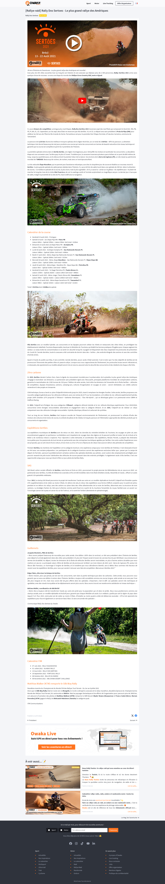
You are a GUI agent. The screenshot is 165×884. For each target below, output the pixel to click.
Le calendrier (43, 861)
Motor (97, 3)
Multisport (42, 864)
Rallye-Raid (78, 867)
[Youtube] (88, 843)
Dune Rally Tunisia (92, 780)
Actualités (42, 855)
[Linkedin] (93, 843)
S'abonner (113, 830)
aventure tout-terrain (103, 800)
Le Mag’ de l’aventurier (129, 818)
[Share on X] (132, 715)
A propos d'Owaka (115, 855)
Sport (88, 3)
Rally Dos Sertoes (31, 15)
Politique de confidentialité (118, 873)
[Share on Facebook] (136, 715)
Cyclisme (42, 873)
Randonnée (78, 870)
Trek (40, 870)
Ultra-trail (42, 867)
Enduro (76, 873)
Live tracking (113, 858)
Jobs (110, 864)
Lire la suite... (132, 786)
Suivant (132, 720)
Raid (75, 864)
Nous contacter (114, 861)
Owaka (84, 808)
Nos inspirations (44, 858)
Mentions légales (115, 870)
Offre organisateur (124, 3)
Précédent (32, 720)
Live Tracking (108, 3)
